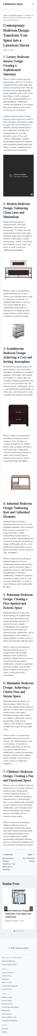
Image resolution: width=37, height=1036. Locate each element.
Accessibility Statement (10, 986)
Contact (4, 1032)
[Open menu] (33, 4)
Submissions (6, 1010)
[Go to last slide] (5, 908)
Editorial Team (7, 997)
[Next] (31, 908)
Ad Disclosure (7, 1014)
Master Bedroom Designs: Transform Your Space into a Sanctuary (18, 913)
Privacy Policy (7, 989)
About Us (5, 1028)
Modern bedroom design (13, 221)
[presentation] (18, 897)
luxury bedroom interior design (17, 117)
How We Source (7, 1004)
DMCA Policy (7, 982)
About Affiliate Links (9, 1017)
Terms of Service (8, 972)
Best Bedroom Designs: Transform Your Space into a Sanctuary (8, 862)
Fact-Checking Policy (9, 964)
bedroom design (21, 366)
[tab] (14, 930)
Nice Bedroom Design (29, 857)
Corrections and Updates (10, 1007)
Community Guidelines (9, 1020)
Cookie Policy (7, 976)
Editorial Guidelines (9, 961)
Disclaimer (5, 979)
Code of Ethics (7, 1000)
